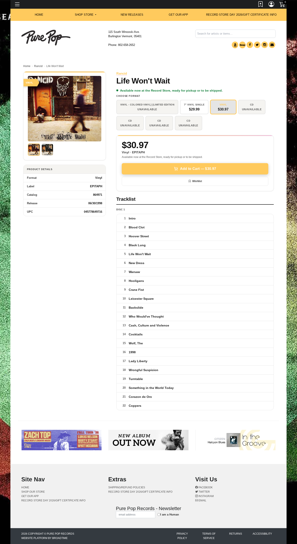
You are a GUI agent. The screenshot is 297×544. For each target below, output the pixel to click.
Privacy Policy (182, 536)
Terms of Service (208, 536)
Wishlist (197, 181)
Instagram (206, 496)
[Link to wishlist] (261, 5)
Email (202, 500)
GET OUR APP (178, 14)
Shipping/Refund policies (126, 487)
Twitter (204, 491)
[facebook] (250, 45)
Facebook (205, 487)
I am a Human (169, 514)
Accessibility (262, 533)
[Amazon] (235, 45)
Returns (235, 533)
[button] (85, 15)
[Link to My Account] (272, 5)
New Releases (132, 14)
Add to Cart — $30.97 (198, 169)
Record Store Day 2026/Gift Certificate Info (241, 14)
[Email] (272, 45)
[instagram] (264, 45)
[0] (282, 5)
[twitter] (257, 45)
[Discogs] (242, 45)
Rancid (38, 66)
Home (26, 66)
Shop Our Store (33, 491)
